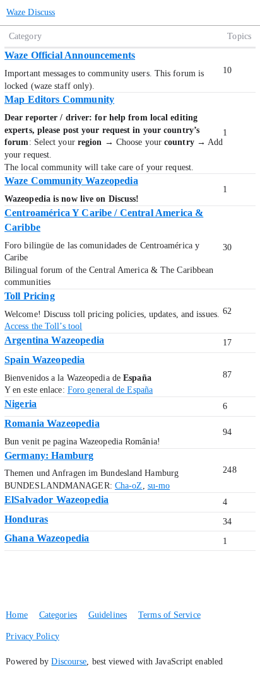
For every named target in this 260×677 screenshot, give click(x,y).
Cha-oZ (129, 485)
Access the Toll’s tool (43, 326)
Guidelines (107, 615)
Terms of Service (169, 615)
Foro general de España (110, 390)
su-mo (159, 485)
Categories (58, 615)
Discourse (68, 661)
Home (16, 615)
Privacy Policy (32, 636)
